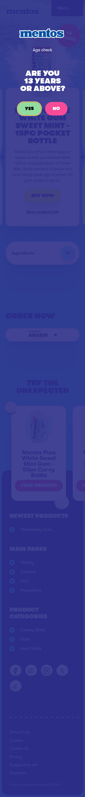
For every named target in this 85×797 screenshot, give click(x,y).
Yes (29, 108)
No (56, 108)
